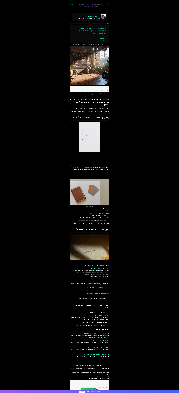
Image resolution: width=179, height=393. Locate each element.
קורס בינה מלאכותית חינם (103, 385)
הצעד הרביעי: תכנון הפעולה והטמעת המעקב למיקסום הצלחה (96, 36)
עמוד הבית (104, 44)
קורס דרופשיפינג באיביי (103, 387)
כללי (101, 44)
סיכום (104, 40)
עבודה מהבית (97, 94)
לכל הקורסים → (82, 391)
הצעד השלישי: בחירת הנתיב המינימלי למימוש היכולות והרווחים (96, 35)
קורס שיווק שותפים (104, 384)
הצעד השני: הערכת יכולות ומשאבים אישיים (99, 33)
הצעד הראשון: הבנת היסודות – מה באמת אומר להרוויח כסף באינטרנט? (95, 31)
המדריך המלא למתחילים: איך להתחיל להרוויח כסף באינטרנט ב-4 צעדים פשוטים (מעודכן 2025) (92, 28)
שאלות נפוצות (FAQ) (102, 38)
